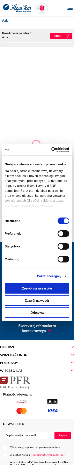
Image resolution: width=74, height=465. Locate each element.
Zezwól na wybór (37, 300)
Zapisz (63, 435)
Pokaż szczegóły (49, 276)
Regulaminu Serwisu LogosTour (48, 454)
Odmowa (37, 312)
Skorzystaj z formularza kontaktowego (37, 328)
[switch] (63, 233)
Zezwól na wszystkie (37, 288)
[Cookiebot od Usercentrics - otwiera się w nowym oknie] (52, 149)
